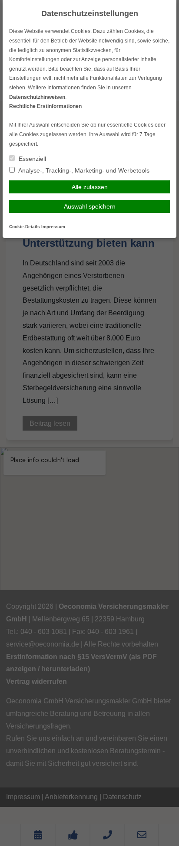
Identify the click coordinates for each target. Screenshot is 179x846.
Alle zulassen (90, 186)
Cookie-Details (24, 226)
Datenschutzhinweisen (37, 97)
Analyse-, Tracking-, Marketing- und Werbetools (83, 170)
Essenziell (31, 158)
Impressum (53, 226)
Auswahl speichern (90, 206)
